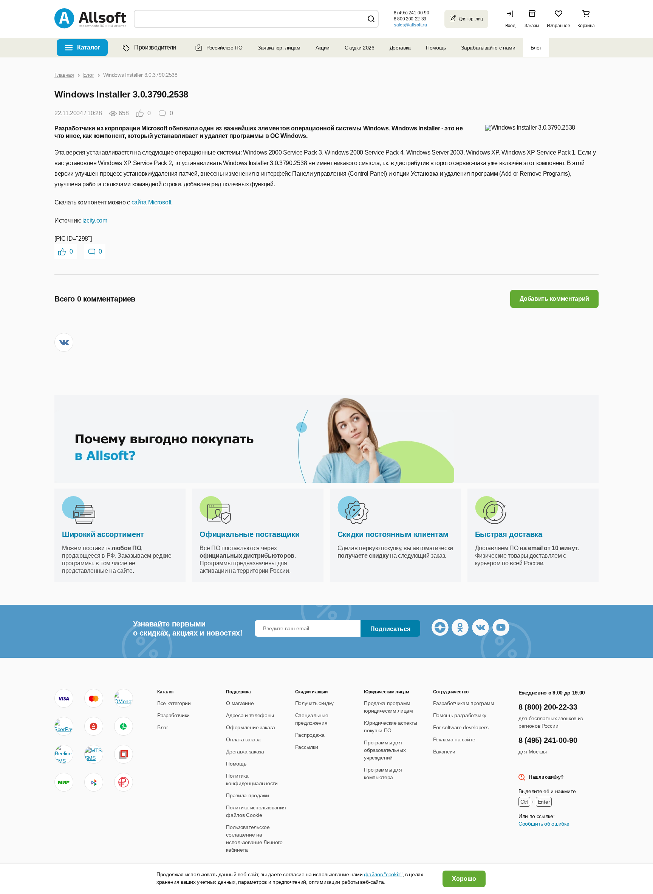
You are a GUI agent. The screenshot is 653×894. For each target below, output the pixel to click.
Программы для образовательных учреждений (384, 750)
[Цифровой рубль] (123, 782)
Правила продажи (247, 795)
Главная (64, 75)
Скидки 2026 (359, 48)
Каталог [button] (88, 47)
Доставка (400, 48)
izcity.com (94, 220)
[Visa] (63, 698)
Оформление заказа (250, 727)
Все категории (174, 703)
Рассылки (306, 747)
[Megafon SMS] (123, 726)
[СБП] (93, 782)
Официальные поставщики (249, 534)
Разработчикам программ (463, 703)
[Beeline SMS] (64, 754)
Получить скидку (314, 703)
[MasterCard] (93, 698)
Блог (536, 48)
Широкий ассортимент (103, 534)
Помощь (436, 48)
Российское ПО (224, 48)
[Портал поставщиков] (123, 754)
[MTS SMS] (94, 754)
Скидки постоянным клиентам (393, 534)
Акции (323, 48)
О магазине (240, 703)
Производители (155, 47)
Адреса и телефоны (250, 715)
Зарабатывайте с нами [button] (488, 48)
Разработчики (173, 715)
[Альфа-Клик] (93, 726)
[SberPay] (64, 726)
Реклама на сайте (454, 739)
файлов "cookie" (383, 874)
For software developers (461, 727)
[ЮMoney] (123, 698)
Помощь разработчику (459, 715)
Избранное (558, 25)
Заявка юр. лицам (279, 48)
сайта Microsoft (151, 202)
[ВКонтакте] (63, 342)
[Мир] (63, 782)
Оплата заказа (243, 739)
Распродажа (310, 735)
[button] (512, 19)
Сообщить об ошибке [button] (543, 824)
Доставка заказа (245, 752)
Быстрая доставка (508, 534)
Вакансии (444, 752)
